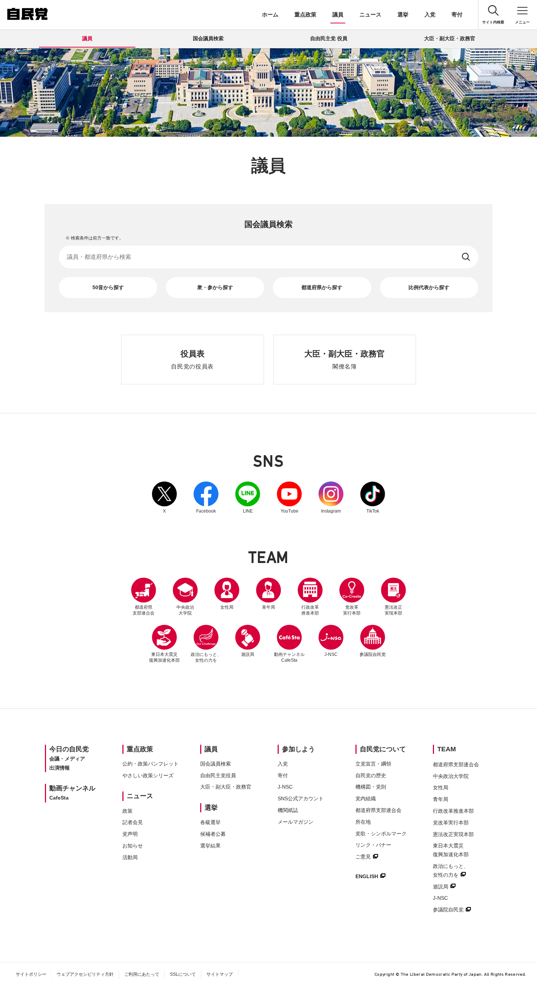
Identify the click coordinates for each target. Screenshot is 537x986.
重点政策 (305, 14)
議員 (337, 14)
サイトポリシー (31, 974)
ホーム (270, 14)
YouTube (289, 497)
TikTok (372, 497)
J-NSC (331, 654)
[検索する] (466, 257)
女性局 (226, 607)
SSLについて (183, 974)
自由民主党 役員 (328, 38)
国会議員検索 (208, 38)
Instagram (331, 497)
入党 (429, 14)
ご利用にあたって (141, 974)
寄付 (457, 14)
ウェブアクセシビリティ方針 (85, 974)
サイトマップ (219, 974)
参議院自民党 (372, 641)
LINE (247, 497)
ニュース (370, 14)
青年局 (268, 607)
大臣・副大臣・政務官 (449, 38)
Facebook (206, 497)
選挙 (402, 14)
